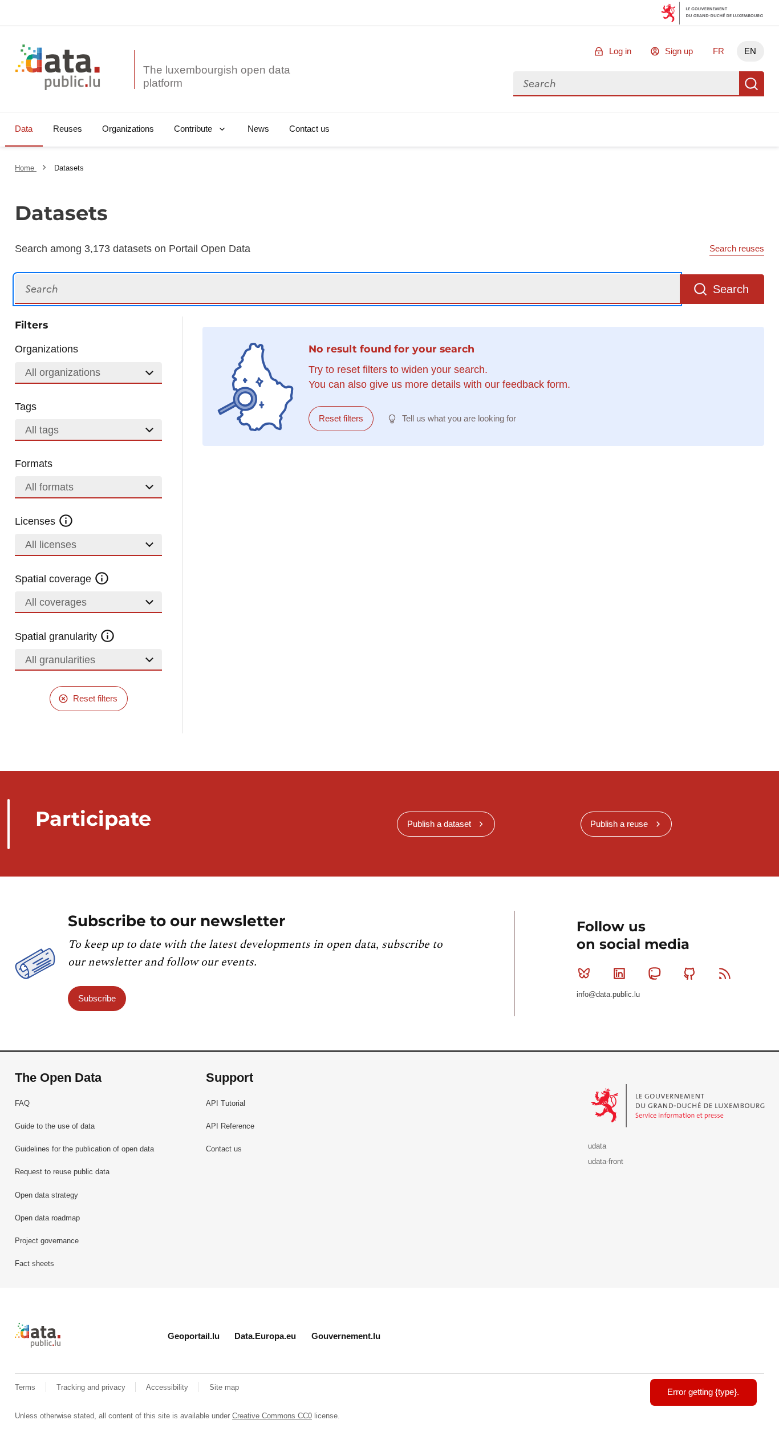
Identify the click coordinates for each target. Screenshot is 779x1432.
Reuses (67, 128)
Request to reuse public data (62, 1171)
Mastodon (654, 973)
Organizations (128, 128)
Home (25, 168)
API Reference (230, 1126)
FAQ (22, 1103)
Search (751, 83)
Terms (26, 1387)
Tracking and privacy (92, 1387)
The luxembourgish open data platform (216, 76)
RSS (724, 973)
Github (689, 973)
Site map (224, 1387)
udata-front (605, 1161)
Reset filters (95, 698)
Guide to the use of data (55, 1126)
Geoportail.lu (194, 1336)
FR (718, 51)
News (258, 128)
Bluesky (584, 973)
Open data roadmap (47, 1218)
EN (750, 51)
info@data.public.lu (608, 994)
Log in (620, 51)
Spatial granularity (57, 636)
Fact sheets (34, 1263)
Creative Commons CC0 (272, 1415)
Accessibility (168, 1387)
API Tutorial (225, 1103)
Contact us (309, 128)
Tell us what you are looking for (459, 418)
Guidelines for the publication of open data (84, 1149)
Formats (33, 463)
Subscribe (97, 998)
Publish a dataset (439, 824)
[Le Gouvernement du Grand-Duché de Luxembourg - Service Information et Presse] (679, 1105)
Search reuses (736, 248)
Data (24, 128)
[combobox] (626, 83)
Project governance (47, 1240)
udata (597, 1146)
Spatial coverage (54, 579)
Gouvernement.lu (345, 1336)
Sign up (679, 51)
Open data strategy (46, 1195)
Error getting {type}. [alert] (703, 1392)
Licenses (36, 521)
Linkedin (619, 973)
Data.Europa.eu (265, 1336)
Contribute (193, 128)
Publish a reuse (619, 824)
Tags (25, 406)
